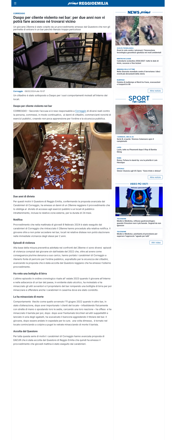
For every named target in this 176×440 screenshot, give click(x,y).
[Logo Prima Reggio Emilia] (88, 3)
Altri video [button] (156, 242)
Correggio (80, 110)
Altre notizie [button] (155, 91)
